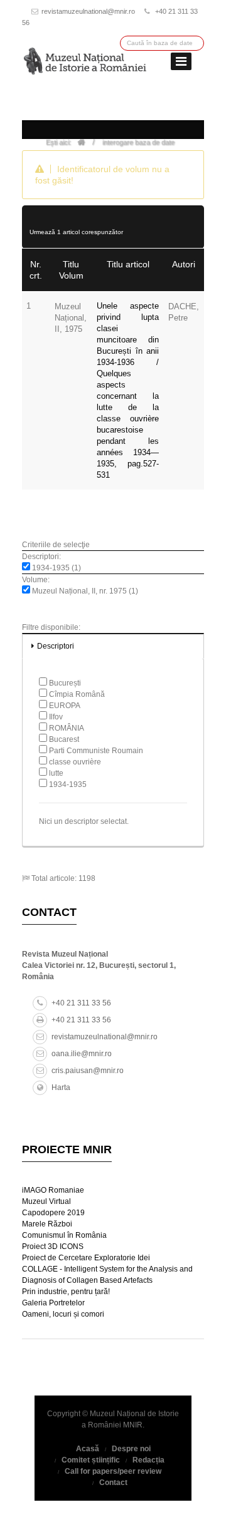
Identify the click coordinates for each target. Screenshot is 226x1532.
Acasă (87, 1448)
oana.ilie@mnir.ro (81, 1053)
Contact (113, 1482)
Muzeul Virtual (46, 1201)
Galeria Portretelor (53, 1302)
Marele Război (47, 1224)
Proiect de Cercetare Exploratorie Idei (86, 1257)
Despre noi (131, 1448)
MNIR (133, 1425)
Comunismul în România (64, 1235)
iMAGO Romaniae (53, 1190)
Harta (60, 1087)
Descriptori (55, 646)
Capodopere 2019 (53, 1212)
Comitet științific (91, 1460)
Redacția (148, 1460)
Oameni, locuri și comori (63, 1314)
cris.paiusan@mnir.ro (87, 1070)
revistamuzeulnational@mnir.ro (88, 11)
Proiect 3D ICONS (52, 1246)
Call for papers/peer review (113, 1471)
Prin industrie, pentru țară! (66, 1291)
